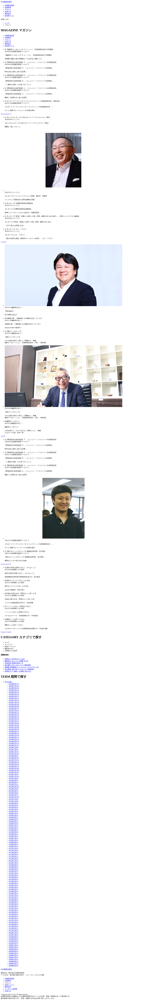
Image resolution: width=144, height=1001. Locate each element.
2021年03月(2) (13, 809)
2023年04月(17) (14, 766)
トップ (7, 23)
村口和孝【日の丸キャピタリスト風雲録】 (19, 669)
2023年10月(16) (14, 754)
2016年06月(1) (13, 867)
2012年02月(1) (13, 918)
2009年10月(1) (13, 947)
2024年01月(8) (13, 747)
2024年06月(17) (14, 737)
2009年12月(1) (13, 945)
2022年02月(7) (13, 795)
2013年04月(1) (13, 904)
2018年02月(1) (13, 846)
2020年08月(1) (13, 817)
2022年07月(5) (13, 784)
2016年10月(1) (13, 863)
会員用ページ (9, 15)
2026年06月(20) (14, 688)
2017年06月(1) (13, 854)
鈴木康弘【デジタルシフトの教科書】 (18, 665)
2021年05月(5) (13, 807)
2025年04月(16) (14, 717)
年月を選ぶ (9, 682)
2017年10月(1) (13, 850)
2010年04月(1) (13, 941)
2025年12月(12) (14, 700)
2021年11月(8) (13, 801)
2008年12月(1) (13, 957)
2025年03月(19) (14, 719)
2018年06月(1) (13, 844)
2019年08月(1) (13, 830)
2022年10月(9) (13, 778)
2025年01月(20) (14, 723)
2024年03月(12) (14, 743)
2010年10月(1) (13, 935)
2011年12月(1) (13, 920)
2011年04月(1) (13, 928)
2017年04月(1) (13, 856)
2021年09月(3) (13, 803)
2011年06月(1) (13, 926)
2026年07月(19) (14, 686)
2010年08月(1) (13, 937)
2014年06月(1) (13, 889)
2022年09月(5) (13, 780)
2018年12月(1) (13, 838)
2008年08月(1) (13, 961)
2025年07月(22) (14, 710)
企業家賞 (8, 7)
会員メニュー (9, 985)
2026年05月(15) (14, 690)
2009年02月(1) (13, 955)
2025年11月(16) (14, 702)
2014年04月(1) (13, 891)
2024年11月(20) (14, 727)
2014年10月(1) (13, 887)
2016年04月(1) (13, 869)
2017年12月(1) (13, 848)
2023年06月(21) (14, 762)
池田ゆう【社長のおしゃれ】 (15, 659)
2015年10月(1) (13, 875)
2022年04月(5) (13, 791)
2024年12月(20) (14, 725)
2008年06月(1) (13, 963)
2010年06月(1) (13, 939)
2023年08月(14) (14, 758)
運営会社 (8, 13)
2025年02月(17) (14, 721)
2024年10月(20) (14, 729)
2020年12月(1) (13, 813)
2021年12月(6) (13, 799)
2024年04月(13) (14, 741)
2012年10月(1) (13, 910)
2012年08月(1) (13, 912)
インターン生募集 (11, 989)
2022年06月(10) (14, 787)
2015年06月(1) (13, 879)
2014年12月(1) (13, 885)
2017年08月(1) (13, 852)
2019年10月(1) (13, 828)
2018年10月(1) (13, 840)
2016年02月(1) (13, 871)
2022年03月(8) (13, 793)
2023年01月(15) (14, 772)
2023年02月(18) (14, 770)
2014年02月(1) (13, 893)
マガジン (8, 9)
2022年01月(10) (14, 797)
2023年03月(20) (14, 768)
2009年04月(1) (13, 953)
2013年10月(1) (13, 898)
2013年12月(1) (13, 896)
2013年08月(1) (13, 900)
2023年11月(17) (14, 752)
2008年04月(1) (13, 965)
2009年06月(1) (13, 951)
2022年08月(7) (13, 782)
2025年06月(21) (14, 712)
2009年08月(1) (13, 949)
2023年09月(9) (13, 756)
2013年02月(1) (13, 906)
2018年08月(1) (13, 842)
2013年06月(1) (13, 902)
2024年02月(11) (14, 745)
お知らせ (8, 11)
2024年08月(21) (14, 733)
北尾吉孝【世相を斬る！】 (14, 663)
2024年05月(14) (14, 739)
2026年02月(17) (14, 696)
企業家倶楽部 (9, 5)
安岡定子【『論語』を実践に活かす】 (18, 671)
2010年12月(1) (13, 933)
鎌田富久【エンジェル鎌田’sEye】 (17, 661)
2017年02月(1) (13, 858)
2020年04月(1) (13, 821)
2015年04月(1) (13, 881)
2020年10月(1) (13, 815)
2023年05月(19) (14, 764)
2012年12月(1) (13, 908)
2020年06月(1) (13, 819)
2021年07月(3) (13, 805)
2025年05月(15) (14, 715)
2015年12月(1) (13, 873)
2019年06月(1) (13, 832)
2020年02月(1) (13, 824)
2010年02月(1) (13, 943)
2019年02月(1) (13, 836)
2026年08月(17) (14, 684)
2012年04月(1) (13, 916)
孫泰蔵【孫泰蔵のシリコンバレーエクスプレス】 (22, 667)
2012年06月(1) (13, 914)
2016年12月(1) (13, 861)
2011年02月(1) (13, 930)
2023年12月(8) (13, 750)
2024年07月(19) (14, 735)
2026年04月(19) (14, 692)
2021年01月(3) (13, 811)
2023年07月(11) (14, 760)
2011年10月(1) (13, 922)
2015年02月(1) (13, 883)
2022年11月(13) (14, 776)
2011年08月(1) (13, 924)
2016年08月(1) (13, 865)
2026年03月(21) (14, 694)
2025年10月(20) (14, 704)
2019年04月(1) (13, 834)
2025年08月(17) (14, 708)
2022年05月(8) (13, 789)
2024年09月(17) (14, 731)
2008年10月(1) (13, 959)
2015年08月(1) (13, 877)
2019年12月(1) (13, 826)
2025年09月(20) (14, 706)
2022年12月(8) (13, 774)
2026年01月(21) (14, 698)
